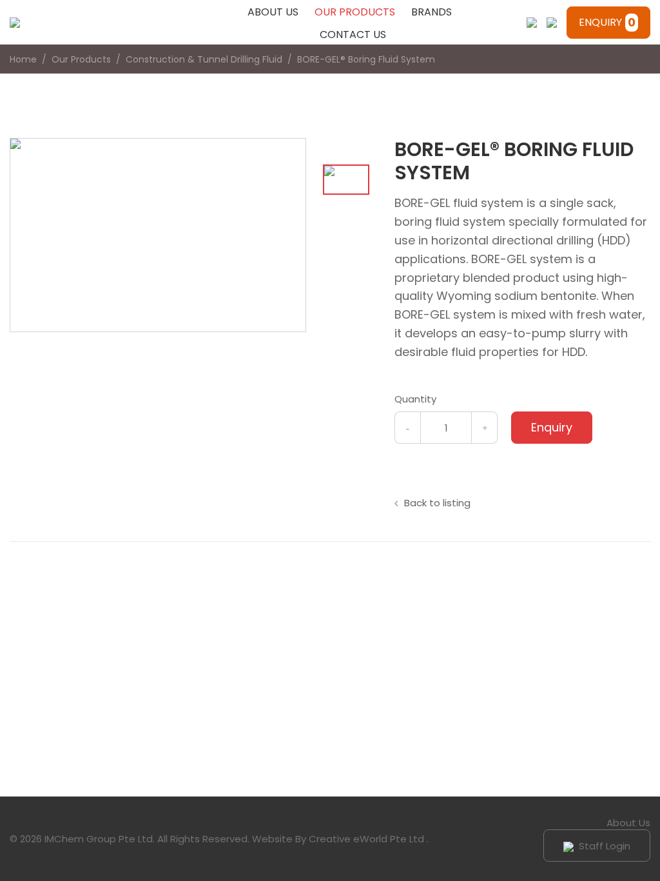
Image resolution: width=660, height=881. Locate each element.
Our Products (355, 12)
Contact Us (353, 34)
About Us (273, 12)
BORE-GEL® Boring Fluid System (366, 59)
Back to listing (437, 503)
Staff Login (603, 846)
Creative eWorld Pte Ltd (366, 839)
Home (23, 59)
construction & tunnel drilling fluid (204, 59)
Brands (431, 12)
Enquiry (607, 22)
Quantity (415, 399)
